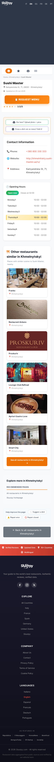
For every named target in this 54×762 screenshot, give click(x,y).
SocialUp (40, 740)
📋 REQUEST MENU (27, 99)
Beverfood (45, 735)
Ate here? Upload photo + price (28, 122)
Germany (27, 623)
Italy (27, 608)
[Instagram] (27, 585)
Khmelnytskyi (14, 77)
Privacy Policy (27, 663)
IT (26, 4)
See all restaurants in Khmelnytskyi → (27, 461)
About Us (27, 652)
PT (51, 4)
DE (46, 4)
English (27, 697)
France (27, 613)
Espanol (27, 702)
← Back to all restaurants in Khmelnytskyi (27, 532)
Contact (27, 657)
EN (31, 4)
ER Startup (29, 740)
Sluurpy (27, 634)
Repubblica (7, 735)
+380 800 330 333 (36, 151)
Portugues (27, 718)
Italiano (27, 692)
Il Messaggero (20, 735)
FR (41, 4)
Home (5, 77)
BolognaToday (16, 740)
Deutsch (27, 712)
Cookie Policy (27, 673)
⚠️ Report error (13, 517)
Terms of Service (27, 668)
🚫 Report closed (31, 517)
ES (36, 4)
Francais (27, 707)
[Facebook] (20, 585)
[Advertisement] (27, 35)
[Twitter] (34, 585)
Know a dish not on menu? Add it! (28, 129)
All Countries (27, 603)
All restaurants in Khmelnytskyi (20, 493)
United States (27, 629)
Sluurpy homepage (15, 498)
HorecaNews (33, 735)
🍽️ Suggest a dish (37, 512)
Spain (27, 618)
